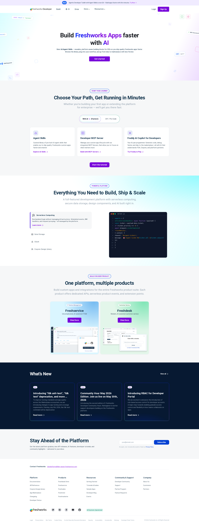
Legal (31, 520)
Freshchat (61, 493)
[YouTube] (73, 509)
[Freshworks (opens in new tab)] (38, 510)
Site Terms (49, 520)
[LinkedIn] (59, 509)
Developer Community (122, 481)
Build (58, 9)
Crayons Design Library (37, 489)
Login (154, 9)
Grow (77, 9)
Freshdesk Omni (63, 481)
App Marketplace (35, 493)
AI (69, 9)
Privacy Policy (150, 447)
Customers (147, 485)
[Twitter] (53, 509)
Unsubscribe (108, 520)
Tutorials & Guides (93, 485)
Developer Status (35, 500)
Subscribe (161, 442)
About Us (146, 481)
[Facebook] (66, 509)
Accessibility (98, 520)
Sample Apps (91, 489)
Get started (99, 59)
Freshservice (62, 485)
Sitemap (116, 520)
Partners (146, 489)
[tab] (90, 119)
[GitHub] (79, 509)
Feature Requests (121, 493)
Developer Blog (91, 493)
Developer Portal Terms (127, 520)
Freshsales (62, 489)
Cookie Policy (58, 520)
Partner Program (120, 489)
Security (90, 520)
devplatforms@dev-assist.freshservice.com (62, 466)
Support (117, 485)
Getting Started (92, 481)
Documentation (35, 481)
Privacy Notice (39, 520)
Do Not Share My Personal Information (75, 520)
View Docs (74, 320)
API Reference (34, 485)
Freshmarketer (63, 496)
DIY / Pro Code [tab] (110, 119)
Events (89, 496)
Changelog (33, 496)
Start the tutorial (99, 165)
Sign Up (163, 9)
